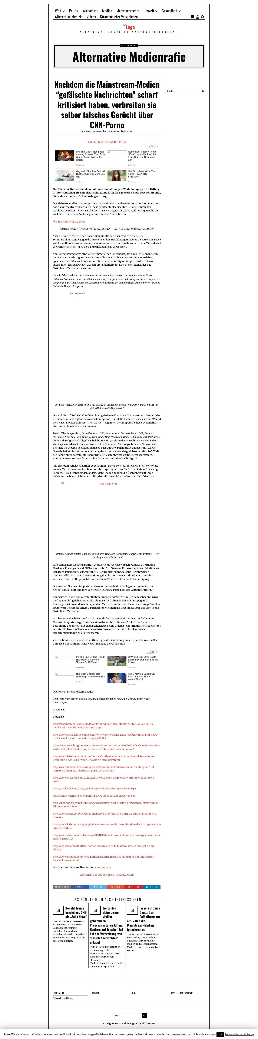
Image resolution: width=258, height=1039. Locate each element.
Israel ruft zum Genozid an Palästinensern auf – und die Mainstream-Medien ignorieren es (143, 919)
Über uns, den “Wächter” (182, 993)
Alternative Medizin (68, 17)
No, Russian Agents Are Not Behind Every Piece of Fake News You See (94, 795)
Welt (58, 11)
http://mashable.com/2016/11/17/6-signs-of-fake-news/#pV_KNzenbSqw (94, 788)
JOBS (133, 993)
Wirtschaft (90, 11)
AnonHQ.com (103, 867)
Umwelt (149, 11)
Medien (107, 11)
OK (220, 1034)
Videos (91, 17)
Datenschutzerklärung (63, 998)
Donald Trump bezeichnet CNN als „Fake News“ (76, 912)
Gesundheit (170, 11)
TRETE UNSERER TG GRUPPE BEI (107, 141)
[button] (202, 91)
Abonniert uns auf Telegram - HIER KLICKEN (107, 874)
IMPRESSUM (58, 993)
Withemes (148, 1023)
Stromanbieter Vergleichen (119, 17)
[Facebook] (192, 17)
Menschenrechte (127, 11)
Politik (73, 11)
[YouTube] (197, 17)
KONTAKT (96, 993)
